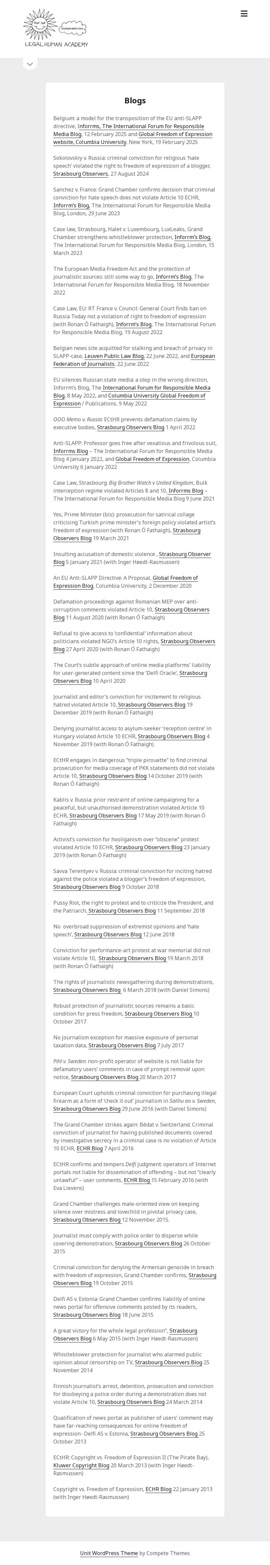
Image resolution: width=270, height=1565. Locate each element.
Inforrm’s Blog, (71, 205)
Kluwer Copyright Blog (81, 1465)
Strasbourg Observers (80, 173)
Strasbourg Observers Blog (130, 427)
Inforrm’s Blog (173, 276)
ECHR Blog (90, 1148)
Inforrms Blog (70, 451)
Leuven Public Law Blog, (115, 356)
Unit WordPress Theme (109, 1553)
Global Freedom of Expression (152, 459)
